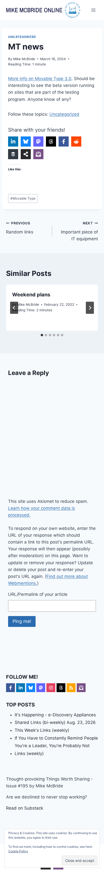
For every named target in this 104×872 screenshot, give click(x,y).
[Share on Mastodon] (38, 141)
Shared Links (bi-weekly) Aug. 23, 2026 (55, 722)
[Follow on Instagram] (50, 687)
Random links (19, 227)
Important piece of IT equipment (79, 231)
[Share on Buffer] (13, 154)
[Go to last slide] (14, 308)
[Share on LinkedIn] (13, 141)
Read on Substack (24, 808)
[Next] (90, 308)
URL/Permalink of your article (37, 594)
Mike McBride (24, 59)
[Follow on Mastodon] (40, 687)
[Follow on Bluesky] (30, 687)
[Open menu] (93, 10)
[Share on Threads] (51, 141)
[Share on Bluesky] (26, 141)
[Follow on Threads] (61, 687)
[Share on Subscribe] (38, 154)
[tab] (42, 335)
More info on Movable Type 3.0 (39, 78)
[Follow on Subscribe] (81, 687)
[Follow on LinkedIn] (20, 687)
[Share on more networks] (26, 154)
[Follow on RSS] (71, 687)
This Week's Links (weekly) (42, 730)
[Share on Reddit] (76, 141)
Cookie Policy (18, 851)
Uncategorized (22, 37)
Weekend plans (31, 295)
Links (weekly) (29, 753)
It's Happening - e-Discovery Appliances (55, 714)
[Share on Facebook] (64, 141)
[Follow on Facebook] (10, 687)
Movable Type (23, 198)
